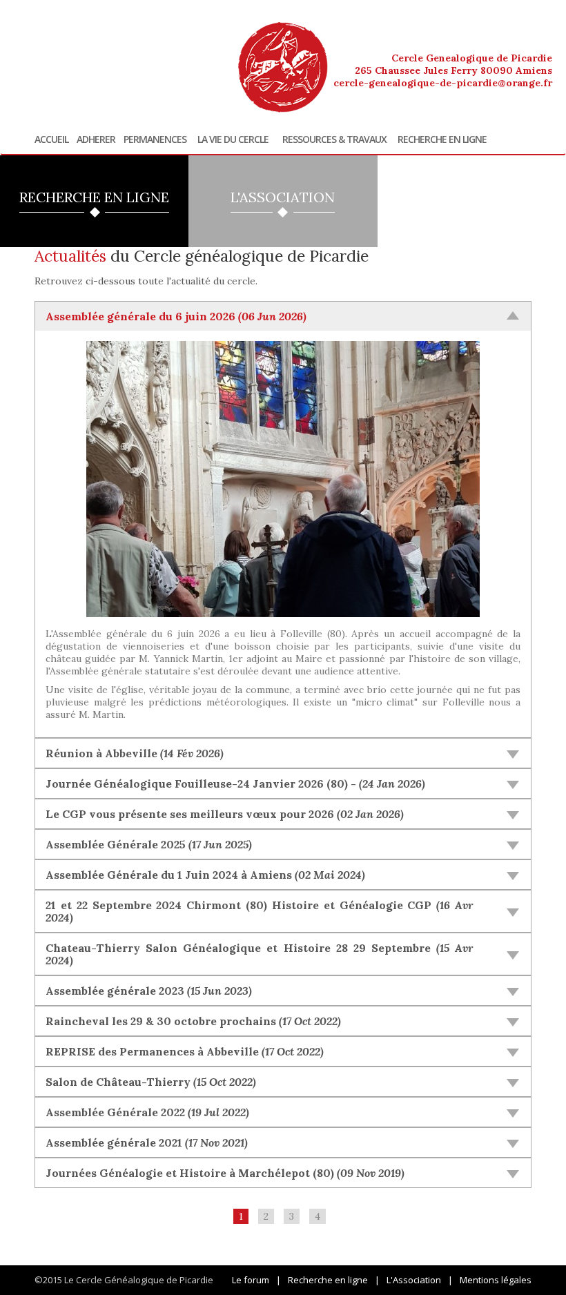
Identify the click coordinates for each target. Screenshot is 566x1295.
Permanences (155, 139)
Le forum (250, 1280)
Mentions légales (495, 1280)
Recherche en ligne (442, 139)
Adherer (96, 139)
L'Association (414, 1280)
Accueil (51, 139)
